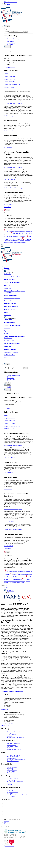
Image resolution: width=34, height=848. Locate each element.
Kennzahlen (10, 790)
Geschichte (9, 793)
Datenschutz (7, 822)
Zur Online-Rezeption (9, 116)
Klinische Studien (11, 745)
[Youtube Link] (5, 809)
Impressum (6, 821)
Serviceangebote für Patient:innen (15, 737)
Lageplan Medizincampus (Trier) (12, 84)
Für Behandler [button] (7, 315)
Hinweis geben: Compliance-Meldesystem (17, 794)
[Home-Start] (5, 266)
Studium (9, 747)
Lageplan (9, 784)
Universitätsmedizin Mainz (10, 2)
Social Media (10, 768)
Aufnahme (9, 736)
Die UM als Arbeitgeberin (13, 755)
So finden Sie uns (5, 725)
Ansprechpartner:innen (12, 771)
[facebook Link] (5, 814)
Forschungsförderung (12, 746)
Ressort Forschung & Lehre (14, 749)
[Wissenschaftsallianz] (15, 838)
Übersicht (6, 268)
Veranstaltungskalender (13, 778)
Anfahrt (9, 40)
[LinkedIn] (5, 806)
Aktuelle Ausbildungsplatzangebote (16, 759)
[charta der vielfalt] (9, 846)
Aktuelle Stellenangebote (13, 756)
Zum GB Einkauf (8, 204)
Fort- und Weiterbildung (13, 761)
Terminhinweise (11, 780)
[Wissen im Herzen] (9, 844)
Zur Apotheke (7, 207)
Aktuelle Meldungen (12, 767)
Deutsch (9, 386)
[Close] (4, 28)
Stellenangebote (11, 43)
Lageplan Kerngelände (9, 76)
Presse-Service (10, 772)
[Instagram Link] (5, 811)
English (9, 387)
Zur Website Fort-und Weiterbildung (13, 188)
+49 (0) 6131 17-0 (10, 67)
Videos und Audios (12, 770)
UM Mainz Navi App (9, 87)
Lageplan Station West (9, 79)
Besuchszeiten (10, 41)
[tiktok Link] (5, 817)
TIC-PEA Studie (8, 4)
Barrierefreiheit (7, 823)
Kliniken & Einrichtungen (13, 38)
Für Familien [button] (7, 269)
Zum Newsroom (8, 147)
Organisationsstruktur (12, 792)
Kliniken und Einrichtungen (14, 731)
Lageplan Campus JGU (10, 81)
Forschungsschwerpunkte (13, 743)
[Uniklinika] (15, 833)
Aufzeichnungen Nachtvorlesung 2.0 (16, 781)
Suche (5, 29)
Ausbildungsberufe (11, 758)
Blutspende (10, 44)
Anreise (6, 73)
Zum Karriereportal (8, 131)
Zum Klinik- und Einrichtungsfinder (13, 103)
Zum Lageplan (4, 709)
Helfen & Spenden (11, 796)
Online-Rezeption (11, 734)
